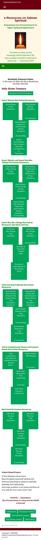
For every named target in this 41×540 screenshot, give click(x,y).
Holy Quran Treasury (26, 511)
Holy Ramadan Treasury (20, 515)
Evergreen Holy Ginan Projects (20, 93)
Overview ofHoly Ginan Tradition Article (20, 250)
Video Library (30, 519)
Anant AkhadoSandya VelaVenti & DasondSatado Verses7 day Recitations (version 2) (30, 298)
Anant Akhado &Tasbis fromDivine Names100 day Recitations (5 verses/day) (20, 129)
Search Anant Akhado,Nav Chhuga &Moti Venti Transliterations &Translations (19, 146)
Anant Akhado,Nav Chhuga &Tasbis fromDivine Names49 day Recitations (30, 172)
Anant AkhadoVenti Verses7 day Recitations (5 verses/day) (18, 333)
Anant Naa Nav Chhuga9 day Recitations (10, 232)
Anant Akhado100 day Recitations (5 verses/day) (30, 111)
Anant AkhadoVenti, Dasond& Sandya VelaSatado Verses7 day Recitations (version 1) (10, 298)
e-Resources (11, 511)
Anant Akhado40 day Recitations (10, 107)
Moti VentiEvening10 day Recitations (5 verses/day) (20, 438)
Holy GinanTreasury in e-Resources (19, 391)
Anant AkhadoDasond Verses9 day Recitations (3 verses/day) (20, 315)
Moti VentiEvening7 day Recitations (10, 417)
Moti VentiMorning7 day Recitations (30, 417)
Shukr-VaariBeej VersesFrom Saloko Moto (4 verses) (20, 378)
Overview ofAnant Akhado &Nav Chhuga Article (19, 267)
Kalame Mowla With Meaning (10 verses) (30, 360)
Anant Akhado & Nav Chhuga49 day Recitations (10, 170)
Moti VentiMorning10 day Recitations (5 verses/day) (18, 455)
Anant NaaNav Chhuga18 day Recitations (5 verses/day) (30, 236)
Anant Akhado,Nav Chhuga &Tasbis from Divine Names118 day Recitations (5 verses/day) (18, 208)
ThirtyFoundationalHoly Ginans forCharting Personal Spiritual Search (10, 359)
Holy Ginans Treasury (14, 519)
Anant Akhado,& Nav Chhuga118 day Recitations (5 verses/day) (20, 191)
